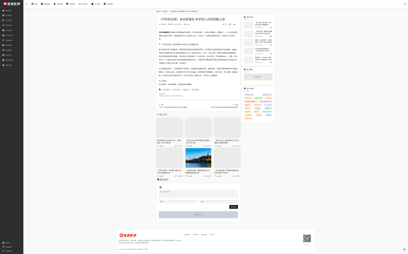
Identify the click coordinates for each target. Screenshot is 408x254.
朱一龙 (268, 105)
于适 (257, 108)
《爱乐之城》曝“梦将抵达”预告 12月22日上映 (198, 141)
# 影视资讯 (166, 89)
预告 (268, 98)
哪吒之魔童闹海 (265, 101)
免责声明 (196, 234)
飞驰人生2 (267, 111)
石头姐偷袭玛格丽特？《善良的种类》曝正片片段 (263, 50)
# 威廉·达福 (186, 89)
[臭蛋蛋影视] (128, 236)
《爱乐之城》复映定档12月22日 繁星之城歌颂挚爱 (226, 141)
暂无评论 (164, 179)
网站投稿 (204, 234)
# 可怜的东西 (176, 89)
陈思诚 (257, 105)
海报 (256, 111)
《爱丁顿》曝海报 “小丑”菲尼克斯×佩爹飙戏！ (263, 24)
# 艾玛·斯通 (195, 89)
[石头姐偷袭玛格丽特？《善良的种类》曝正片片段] (248, 51)
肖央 (247, 111)
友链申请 (187, 234)
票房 (247, 105)
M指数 (248, 98)
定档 (247, 108)
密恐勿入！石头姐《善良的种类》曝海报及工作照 (263, 58)
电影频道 (267, 94)
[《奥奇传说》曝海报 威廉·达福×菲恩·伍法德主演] (248, 33)
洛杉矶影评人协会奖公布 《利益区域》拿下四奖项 (169, 141)
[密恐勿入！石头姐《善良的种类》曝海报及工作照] (248, 59)
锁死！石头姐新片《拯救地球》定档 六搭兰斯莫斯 (263, 41)
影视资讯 (165, 11)
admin (187, 24)
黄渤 (268, 115)
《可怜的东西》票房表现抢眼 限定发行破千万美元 (226, 171)
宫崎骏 (248, 118)
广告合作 (212, 234)
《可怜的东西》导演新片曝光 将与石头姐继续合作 (169, 171)
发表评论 (234, 207)
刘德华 (258, 98)
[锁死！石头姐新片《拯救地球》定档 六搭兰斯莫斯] (248, 42)
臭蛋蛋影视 (133, 249)
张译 (258, 115)
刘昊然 (268, 108)
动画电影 (249, 94)
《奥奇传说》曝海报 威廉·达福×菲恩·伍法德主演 (263, 32)
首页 (159, 11)
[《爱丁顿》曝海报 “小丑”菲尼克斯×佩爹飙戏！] (248, 25)
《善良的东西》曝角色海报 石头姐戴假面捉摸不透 (198, 171)
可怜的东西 (197, 32)
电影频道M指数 (251, 101)
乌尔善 (248, 115)
